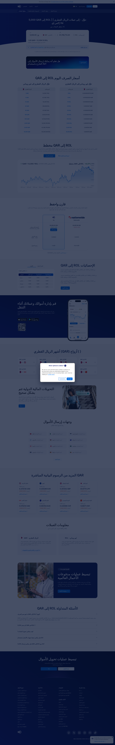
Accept (70, 379)
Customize (62, 379)
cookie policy (51, 374)
